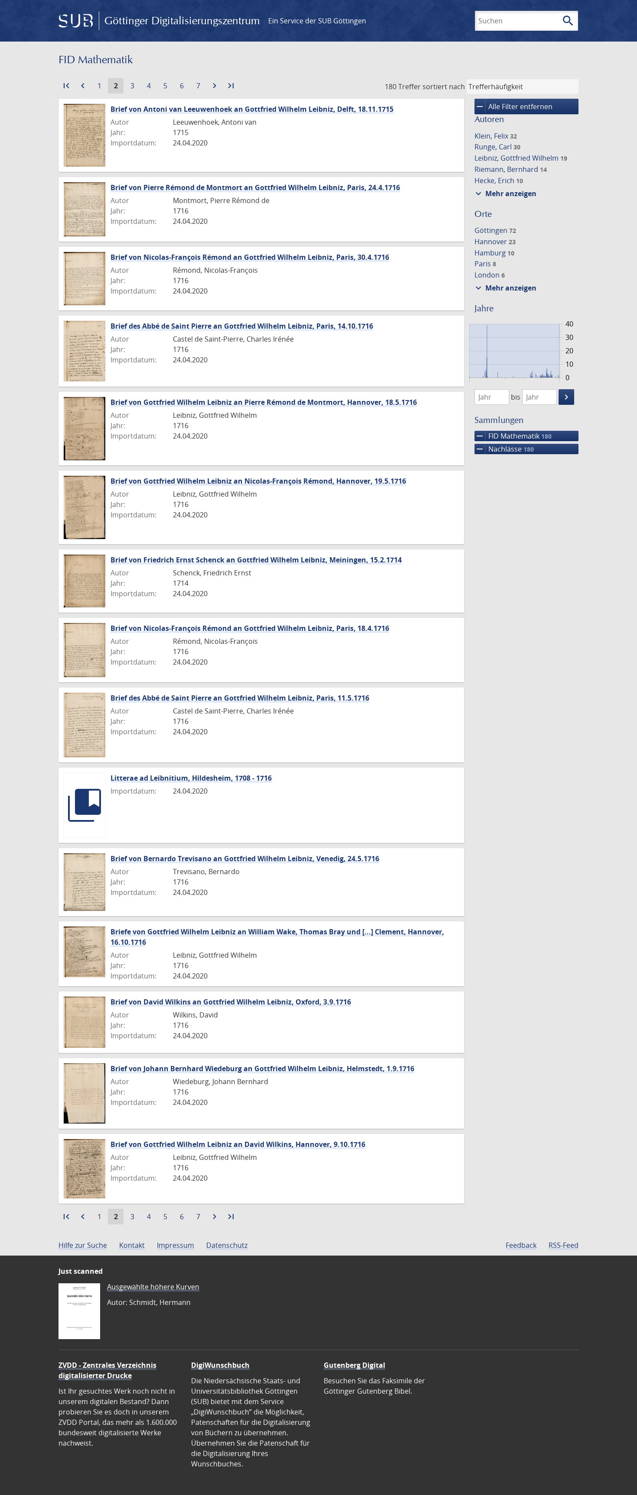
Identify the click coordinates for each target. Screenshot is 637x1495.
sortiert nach (443, 86)
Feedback (521, 1245)
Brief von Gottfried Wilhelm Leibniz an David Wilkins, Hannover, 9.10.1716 (237, 1144)
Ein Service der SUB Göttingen (317, 21)
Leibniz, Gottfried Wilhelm (520, 158)
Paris (485, 263)
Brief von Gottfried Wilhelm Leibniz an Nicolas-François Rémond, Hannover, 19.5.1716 (258, 481)
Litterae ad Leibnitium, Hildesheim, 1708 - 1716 (191, 778)
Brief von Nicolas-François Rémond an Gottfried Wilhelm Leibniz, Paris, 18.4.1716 (249, 628)
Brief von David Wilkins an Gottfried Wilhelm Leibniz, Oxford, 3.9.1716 (230, 1002)
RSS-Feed (563, 1245)
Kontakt (132, 1245)
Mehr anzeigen (504, 193)
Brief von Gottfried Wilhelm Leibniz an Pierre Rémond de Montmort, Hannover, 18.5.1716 (263, 402)
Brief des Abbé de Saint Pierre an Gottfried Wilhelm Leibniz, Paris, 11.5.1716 (239, 698)
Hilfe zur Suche (82, 1245)
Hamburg (494, 253)
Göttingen (495, 230)
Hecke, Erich (498, 180)
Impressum (175, 1245)
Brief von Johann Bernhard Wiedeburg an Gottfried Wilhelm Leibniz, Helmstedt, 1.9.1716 (262, 1068)
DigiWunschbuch (220, 1365)
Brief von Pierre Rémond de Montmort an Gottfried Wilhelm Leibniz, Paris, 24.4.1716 (255, 187)
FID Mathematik (513, 436)
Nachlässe (504, 449)
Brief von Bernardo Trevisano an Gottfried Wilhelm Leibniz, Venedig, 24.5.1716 (244, 858)
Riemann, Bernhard (510, 169)
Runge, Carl (497, 147)
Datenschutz (226, 1245)
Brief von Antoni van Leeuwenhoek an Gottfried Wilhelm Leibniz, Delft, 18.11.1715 (251, 109)
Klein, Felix (495, 136)
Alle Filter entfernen (513, 106)
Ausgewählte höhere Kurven (153, 1287)
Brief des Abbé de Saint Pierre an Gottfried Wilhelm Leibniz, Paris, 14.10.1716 (241, 326)
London (489, 275)
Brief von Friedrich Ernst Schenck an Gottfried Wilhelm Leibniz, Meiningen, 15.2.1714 (256, 560)
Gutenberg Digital (354, 1365)
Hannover (495, 241)
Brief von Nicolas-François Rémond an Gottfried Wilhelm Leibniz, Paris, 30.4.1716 (249, 257)
